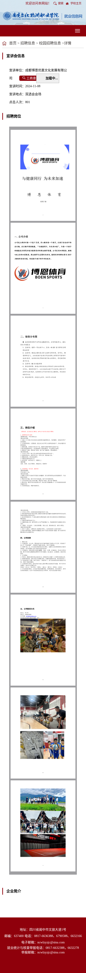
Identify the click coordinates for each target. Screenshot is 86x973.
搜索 (61, 3)
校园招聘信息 (50, 43)
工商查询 (32, 78)
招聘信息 (27, 43)
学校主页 (75, 3)
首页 (13, 43)
